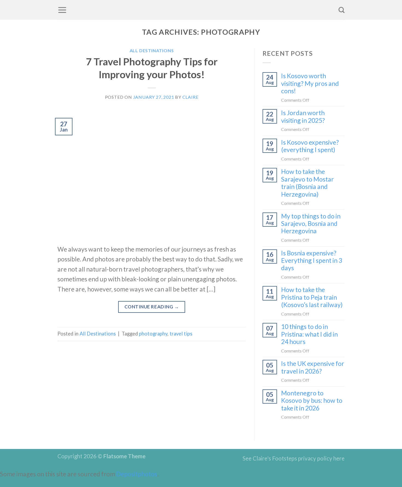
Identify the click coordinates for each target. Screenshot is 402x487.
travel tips (181, 334)
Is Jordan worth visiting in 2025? (303, 116)
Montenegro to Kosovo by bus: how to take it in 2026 (311, 400)
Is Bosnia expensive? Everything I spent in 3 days (311, 260)
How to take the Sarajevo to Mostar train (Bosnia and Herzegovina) (307, 183)
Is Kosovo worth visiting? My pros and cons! (310, 83)
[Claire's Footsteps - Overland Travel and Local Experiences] (201, 10)
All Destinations (152, 50)
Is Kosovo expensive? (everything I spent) (310, 146)
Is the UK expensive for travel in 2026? (312, 367)
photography (153, 334)
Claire (190, 97)
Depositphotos (136, 474)
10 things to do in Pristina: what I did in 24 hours (309, 334)
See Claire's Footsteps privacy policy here (294, 458)
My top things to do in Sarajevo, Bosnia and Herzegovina (310, 223)
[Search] (342, 10)
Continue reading (151, 307)
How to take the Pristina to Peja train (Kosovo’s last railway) (312, 297)
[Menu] (62, 9)
